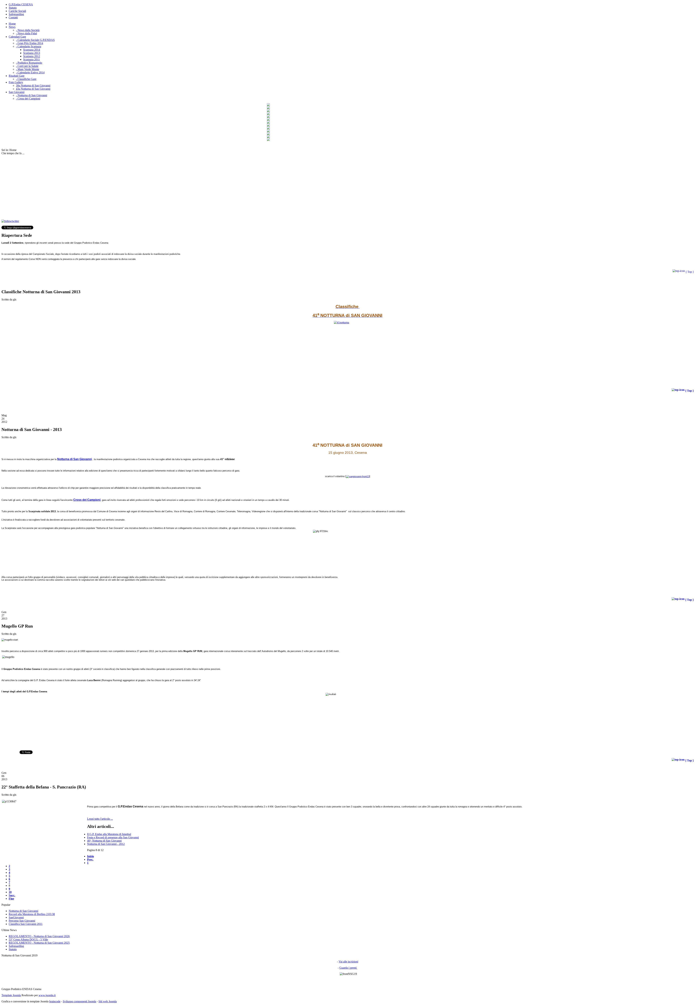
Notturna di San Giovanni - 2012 (106, 843)
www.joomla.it (47, 995)
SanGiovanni (16, 917)
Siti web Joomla (107, 1001)
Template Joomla (11, 995)
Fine (11, 898)
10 (10, 892)
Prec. (90, 859)
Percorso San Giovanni (22, 920)
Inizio (90, 856)
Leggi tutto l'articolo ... (100, 818)
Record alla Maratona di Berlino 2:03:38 (32, 914)
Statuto (13, 7)
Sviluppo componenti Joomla (79, 1001)
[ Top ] (690, 271)
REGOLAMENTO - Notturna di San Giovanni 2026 (39, 936)
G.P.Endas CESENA (21, 4)
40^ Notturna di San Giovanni (104, 840)
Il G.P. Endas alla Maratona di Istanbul (109, 834)
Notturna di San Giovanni (23, 910)
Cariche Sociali (17, 10)
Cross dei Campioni (86, 499)
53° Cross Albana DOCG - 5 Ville (28, 939)
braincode (54, 1001)
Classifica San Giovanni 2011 (26, 923)
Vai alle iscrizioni (348, 961)
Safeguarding (16, 14)
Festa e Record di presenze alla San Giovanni (113, 837)
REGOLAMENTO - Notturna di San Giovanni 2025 (39, 942)
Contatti (13, 17)
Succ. (12, 895)
